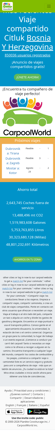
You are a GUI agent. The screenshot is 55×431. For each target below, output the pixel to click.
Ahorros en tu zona (27, 259)
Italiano (33, 405)
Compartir (16, 398)
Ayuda (8, 390)
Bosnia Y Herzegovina (27, 42)
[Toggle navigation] (49, 6)
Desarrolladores (33, 398)
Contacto (38, 394)
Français (21, 405)
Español (44, 405)
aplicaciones (27, 401)
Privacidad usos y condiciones (31, 390)
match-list (18, 281)
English (10, 405)
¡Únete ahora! (27, 77)
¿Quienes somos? (20, 394)
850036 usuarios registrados (27, 55)
